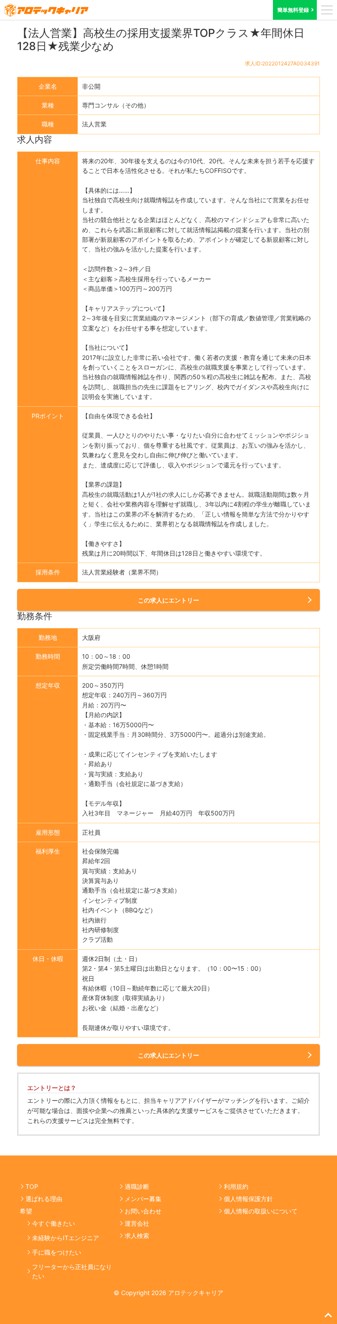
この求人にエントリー (168, 600)
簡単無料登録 (293, 10)
